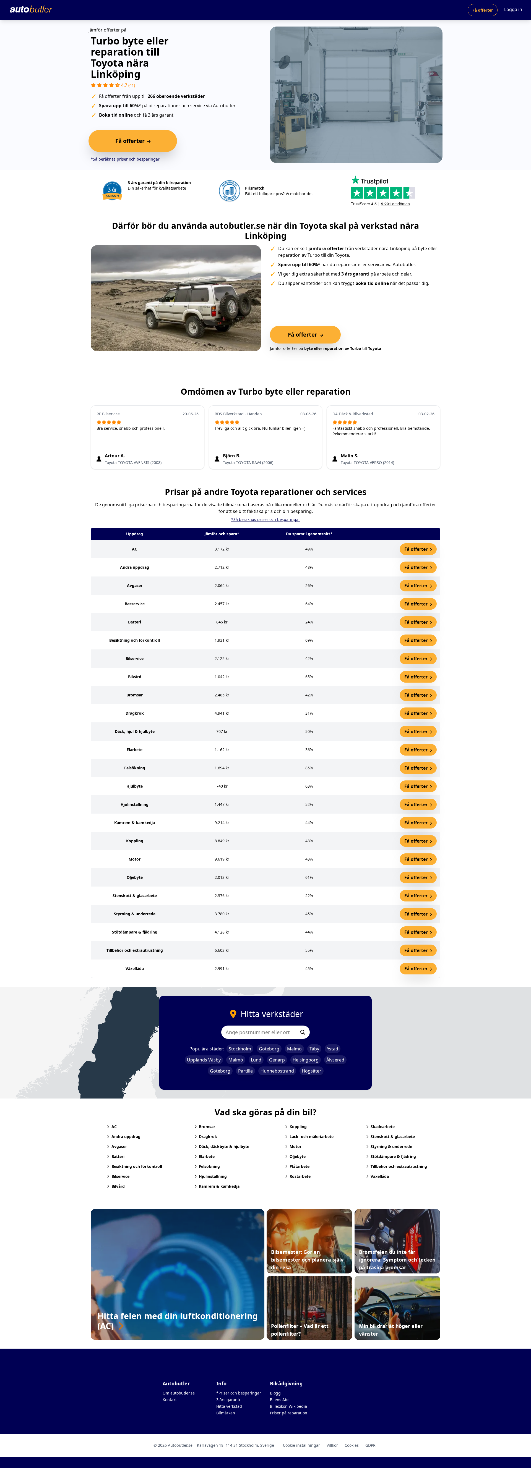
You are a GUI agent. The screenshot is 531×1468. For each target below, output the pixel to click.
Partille (245, 1071)
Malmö (294, 1049)
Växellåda (380, 1176)
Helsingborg (306, 1060)
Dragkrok (208, 1136)
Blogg (275, 1393)
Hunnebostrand (277, 1071)
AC (114, 1126)
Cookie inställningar (301, 1445)
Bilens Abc (279, 1399)
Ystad (332, 1049)
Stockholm (240, 1049)
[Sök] (302, 1032)
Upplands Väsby (204, 1060)
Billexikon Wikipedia (288, 1406)
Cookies (352, 1445)
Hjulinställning (213, 1176)
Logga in (513, 9)
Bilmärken (225, 1412)
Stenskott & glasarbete (393, 1136)
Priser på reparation (288, 1412)
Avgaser (119, 1146)
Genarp (277, 1060)
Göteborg (269, 1049)
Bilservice (120, 1176)
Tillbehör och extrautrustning (399, 1166)
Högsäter (311, 1071)
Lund (256, 1060)
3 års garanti (228, 1399)
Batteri (117, 1156)
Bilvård (118, 1186)
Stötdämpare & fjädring (393, 1156)
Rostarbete (300, 1176)
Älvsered (335, 1060)
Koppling (298, 1126)
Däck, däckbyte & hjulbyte (224, 1146)
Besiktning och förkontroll (136, 1166)
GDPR (370, 1445)
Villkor (332, 1445)
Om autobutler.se (179, 1393)
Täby (314, 1049)
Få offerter (482, 10)
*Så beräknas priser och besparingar (125, 159)
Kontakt (170, 1399)
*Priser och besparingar (238, 1393)
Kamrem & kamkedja (219, 1186)
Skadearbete (383, 1126)
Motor (295, 1146)
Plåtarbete (299, 1166)
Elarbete (207, 1156)
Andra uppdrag (125, 1136)
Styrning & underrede (391, 1146)
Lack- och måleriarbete (312, 1136)
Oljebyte (298, 1156)
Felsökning (209, 1166)
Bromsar (207, 1126)
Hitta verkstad (229, 1406)
